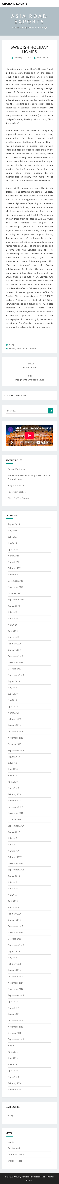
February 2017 (14, 857)
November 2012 (15, 989)
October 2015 (14, 938)
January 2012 (14, 1014)
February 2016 (14, 913)
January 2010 (14, 1089)
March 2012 (13, 1007)
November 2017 (15, 813)
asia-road (42, 57)
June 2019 (13, 693)
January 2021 (14, 574)
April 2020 (13, 631)
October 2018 (14, 744)
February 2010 (14, 1083)
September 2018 (16, 750)
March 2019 (13, 712)
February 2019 (14, 719)
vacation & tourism (26, 348)
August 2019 (14, 681)
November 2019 (15, 662)
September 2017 (16, 825)
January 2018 (14, 800)
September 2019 (16, 675)
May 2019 (12, 700)
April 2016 (13, 901)
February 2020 (14, 643)
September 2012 (16, 995)
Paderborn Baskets (17, 491)
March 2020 (13, 637)
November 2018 (15, 737)
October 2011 (14, 1032)
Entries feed (14, 1148)
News (11, 344)
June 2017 (13, 844)
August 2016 (14, 876)
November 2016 (15, 863)
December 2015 (15, 926)
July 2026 (12, 530)
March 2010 (13, 1077)
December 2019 (15, 656)
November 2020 (15, 587)
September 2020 (16, 599)
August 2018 (14, 756)
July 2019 (12, 687)
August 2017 (14, 832)
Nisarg (29, 1180)
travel (12, 348)
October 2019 (14, 668)
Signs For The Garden (18, 498)
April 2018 (13, 781)
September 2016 (16, 869)
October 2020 (14, 593)
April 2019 (13, 706)
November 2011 (15, 1026)
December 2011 (15, 1020)
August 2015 (14, 951)
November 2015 (15, 932)
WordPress (39, 1176)
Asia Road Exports (14, 3)
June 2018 (13, 769)
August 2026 (14, 524)
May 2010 (12, 1064)
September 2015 (16, 945)
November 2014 (15, 982)
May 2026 (12, 543)
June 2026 (13, 536)
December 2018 (15, 731)
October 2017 (14, 819)
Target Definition (16, 485)
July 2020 (12, 612)
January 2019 (14, 725)
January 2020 (14, 649)
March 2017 (13, 850)
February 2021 (14, 568)
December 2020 (15, 580)
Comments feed (16, 1154)
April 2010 (13, 1070)
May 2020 (12, 624)
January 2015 (14, 970)
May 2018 (12, 775)
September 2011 (16, 1039)
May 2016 (12, 894)
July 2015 (12, 957)
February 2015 (14, 963)
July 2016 (12, 882)
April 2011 (13, 1051)
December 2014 (15, 976)
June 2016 (13, 888)
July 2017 (12, 838)
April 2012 (13, 1001)
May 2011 (12, 1045)
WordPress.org (15, 1160)
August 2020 (14, 606)
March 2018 (13, 788)
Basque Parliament (17, 469)
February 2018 (14, 794)
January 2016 (14, 919)
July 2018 (12, 762)
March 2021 (13, 561)
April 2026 (13, 549)
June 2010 (13, 1058)
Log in (11, 1142)
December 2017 (15, 806)
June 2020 (13, 618)
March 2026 (13, 555)
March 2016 (13, 907)
